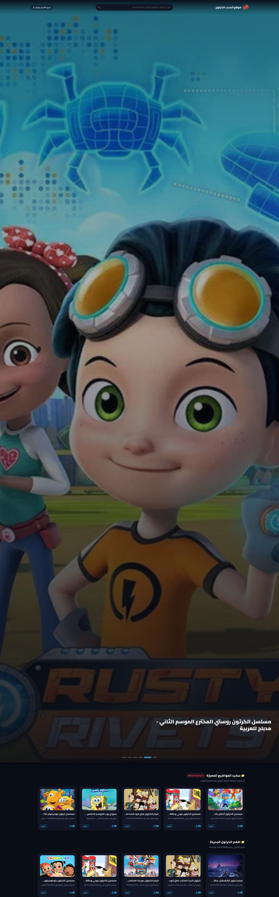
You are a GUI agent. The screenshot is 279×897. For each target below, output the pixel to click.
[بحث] (99, 7)
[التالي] (39, 808)
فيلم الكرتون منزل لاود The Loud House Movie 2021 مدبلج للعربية (211, 725)
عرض (211, 826)
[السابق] (240, 808)
